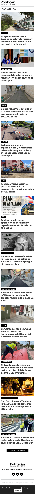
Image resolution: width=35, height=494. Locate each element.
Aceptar (18, 491)
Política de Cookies (16, 469)
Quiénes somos (27, 469)
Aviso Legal (5, 469)
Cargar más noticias (18, 450)
